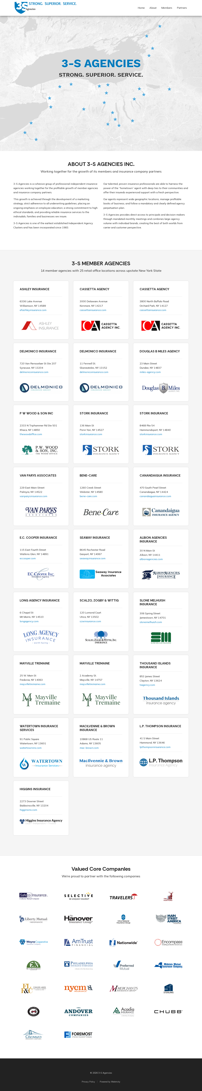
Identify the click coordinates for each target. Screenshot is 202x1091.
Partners (182, 7)
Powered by (110, 1081)
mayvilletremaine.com (32, 684)
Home (142, 7)
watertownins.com (31, 747)
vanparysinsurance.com (33, 496)
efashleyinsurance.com (33, 310)
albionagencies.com (151, 559)
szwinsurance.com (90, 621)
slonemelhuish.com (151, 622)
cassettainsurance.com (93, 310)
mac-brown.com (89, 747)
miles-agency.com (150, 372)
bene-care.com (88, 496)
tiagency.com (147, 684)
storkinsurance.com (91, 434)
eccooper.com (28, 558)
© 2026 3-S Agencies (101, 1072)
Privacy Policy (88, 1081)
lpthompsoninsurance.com (155, 747)
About (153, 7)
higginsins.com (28, 809)
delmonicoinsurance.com (34, 372)
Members (166, 7)
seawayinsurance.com (92, 558)
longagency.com (29, 621)
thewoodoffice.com (31, 434)
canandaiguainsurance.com (155, 496)
